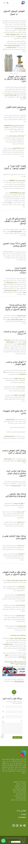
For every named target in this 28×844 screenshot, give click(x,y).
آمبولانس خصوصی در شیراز (19, 792)
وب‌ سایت (3, 717)
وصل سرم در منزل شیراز (20, 786)
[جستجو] (7, 3)
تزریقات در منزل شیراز (21, 784)
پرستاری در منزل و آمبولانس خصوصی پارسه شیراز (12, 838)
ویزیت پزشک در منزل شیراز (20, 782)
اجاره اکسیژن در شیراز (21, 794)
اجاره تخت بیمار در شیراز (20, 796)
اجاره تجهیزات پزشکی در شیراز (19, 790)
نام (3, 706)
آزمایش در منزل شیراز (21, 798)
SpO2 (6, 128)
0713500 (23, 815)
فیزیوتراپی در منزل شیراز (20, 788)
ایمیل (3, 711)
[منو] (5, 3)
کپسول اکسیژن (18, 29)
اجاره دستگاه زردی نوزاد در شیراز (18, 800)
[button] (3, 841)
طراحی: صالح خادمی (22, 840)
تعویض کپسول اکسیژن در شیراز (14, 12)
